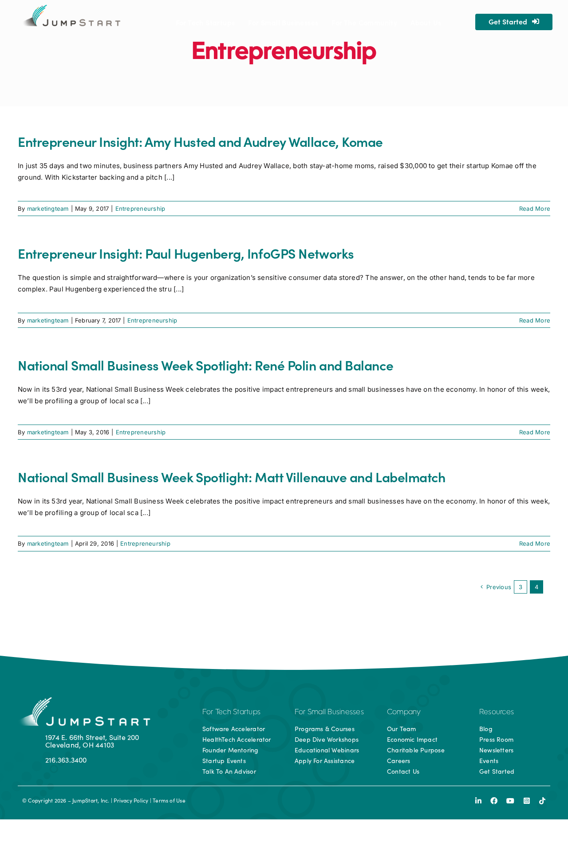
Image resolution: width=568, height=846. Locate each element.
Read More (534, 208)
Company (404, 712)
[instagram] (527, 800)
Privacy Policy (131, 800)
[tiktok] (542, 800)
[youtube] (510, 800)
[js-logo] (70, 8)
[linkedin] (478, 800)
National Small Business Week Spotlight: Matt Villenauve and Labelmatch (232, 476)
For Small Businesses (329, 712)
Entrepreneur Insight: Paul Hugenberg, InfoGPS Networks (186, 253)
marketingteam (48, 208)
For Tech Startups (231, 712)
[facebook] (493, 800)
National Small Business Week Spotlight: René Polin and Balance (205, 364)
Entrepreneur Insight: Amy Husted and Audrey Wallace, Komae (200, 141)
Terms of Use (169, 800)
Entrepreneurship (140, 208)
